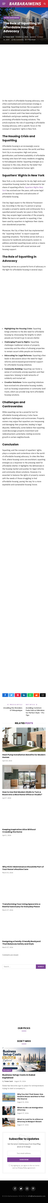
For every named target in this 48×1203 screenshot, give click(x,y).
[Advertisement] (24, 74)
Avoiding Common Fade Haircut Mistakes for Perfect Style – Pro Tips (35, 711)
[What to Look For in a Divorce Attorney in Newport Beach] (8, 1122)
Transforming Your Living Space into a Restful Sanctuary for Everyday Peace (21, 905)
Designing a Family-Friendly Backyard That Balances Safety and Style (21, 942)
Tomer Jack (9, 37)
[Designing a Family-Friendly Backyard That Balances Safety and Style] (24, 926)
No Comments (19, 40)
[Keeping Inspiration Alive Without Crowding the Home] (24, 814)
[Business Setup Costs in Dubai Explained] (24, 1059)
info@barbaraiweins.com (36, 1196)
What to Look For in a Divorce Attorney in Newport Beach (30, 1120)
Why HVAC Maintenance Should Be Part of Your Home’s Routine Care (23, 868)
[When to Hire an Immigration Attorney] (8, 1110)
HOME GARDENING (11, 18)
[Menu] (3, 3)
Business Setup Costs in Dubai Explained (18, 1076)
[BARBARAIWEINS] (25, 3)
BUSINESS (7, 1070)
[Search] (44, 3)
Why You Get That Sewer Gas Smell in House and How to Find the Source (30, 1096)
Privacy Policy (22, 1168)
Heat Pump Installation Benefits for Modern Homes (23, 756)
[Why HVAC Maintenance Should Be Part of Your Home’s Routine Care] (24, 852)
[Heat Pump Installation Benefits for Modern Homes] (24, 740)
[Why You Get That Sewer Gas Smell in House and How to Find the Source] (8, 1097)
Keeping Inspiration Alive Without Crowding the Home (19, 830)
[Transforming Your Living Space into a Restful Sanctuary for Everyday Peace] (24, 889)
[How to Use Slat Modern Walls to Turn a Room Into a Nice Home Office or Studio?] (24, 777)
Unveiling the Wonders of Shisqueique (12, 709)
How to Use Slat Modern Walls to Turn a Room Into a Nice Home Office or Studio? (22, 793)
